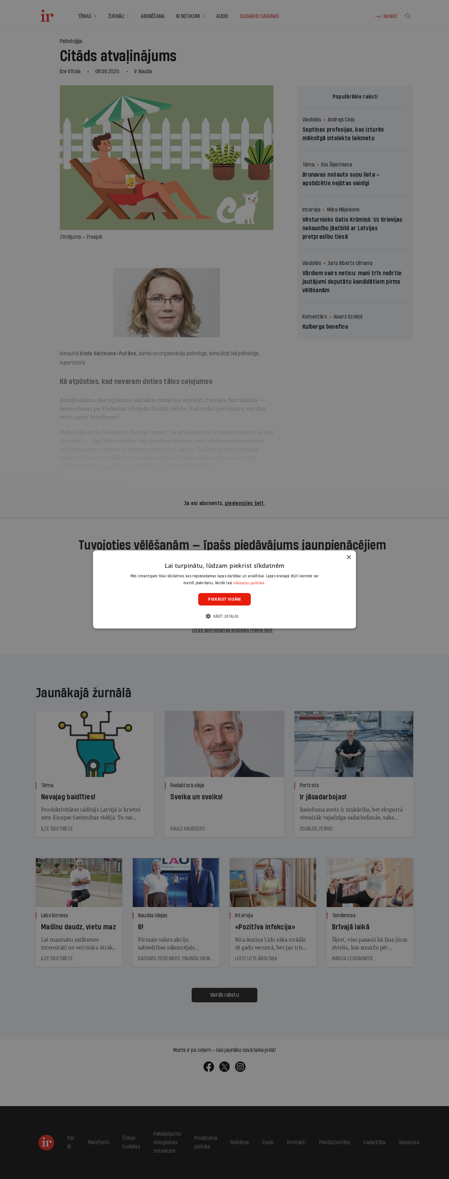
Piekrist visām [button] (224, 599)
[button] (224, 616)
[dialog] (224, 589)
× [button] (348, 557)
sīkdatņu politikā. (249, 583)
